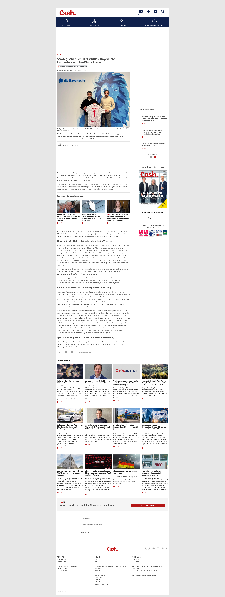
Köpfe (59, 573)
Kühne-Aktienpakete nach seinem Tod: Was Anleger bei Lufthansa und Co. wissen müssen (68, 217)
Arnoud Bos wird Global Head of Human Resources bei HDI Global (98, 382)
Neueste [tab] (141, 109)
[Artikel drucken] (66, 352)
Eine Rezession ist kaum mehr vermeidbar (125, 472)
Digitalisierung (62, 568)
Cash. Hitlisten (136, 573)
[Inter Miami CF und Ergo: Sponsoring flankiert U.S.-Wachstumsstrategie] (155, 461)
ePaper (97, 561)
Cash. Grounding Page (101, 584)
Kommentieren (85, 352)
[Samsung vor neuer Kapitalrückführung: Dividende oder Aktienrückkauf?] (155, 415)
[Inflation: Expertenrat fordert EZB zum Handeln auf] (70, 371)
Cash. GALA (135, 568)
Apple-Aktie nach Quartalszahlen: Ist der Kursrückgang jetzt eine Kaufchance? (91, 217)
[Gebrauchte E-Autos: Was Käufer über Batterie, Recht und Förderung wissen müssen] (70, 415)
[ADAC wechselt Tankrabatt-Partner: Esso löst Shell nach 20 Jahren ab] (126, 415)
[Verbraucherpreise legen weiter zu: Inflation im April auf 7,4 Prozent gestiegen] (126, 371)
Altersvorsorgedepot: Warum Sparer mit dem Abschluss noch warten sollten (154, 119)
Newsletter (98, 577)
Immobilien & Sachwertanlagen (154, 25)
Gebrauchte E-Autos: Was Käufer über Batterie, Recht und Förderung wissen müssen (70, 427)
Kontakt (97, 570)
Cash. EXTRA (135, 559)
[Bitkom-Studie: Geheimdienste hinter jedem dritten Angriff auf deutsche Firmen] (98, 461)
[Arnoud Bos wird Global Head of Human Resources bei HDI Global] (98, 371)
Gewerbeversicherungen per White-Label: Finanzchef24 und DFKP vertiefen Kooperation (97, 427)
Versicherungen (66, 25)
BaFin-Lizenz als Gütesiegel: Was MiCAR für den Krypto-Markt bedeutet (70, 473)
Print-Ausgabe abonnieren (153, 218)
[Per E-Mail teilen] (72, 352)
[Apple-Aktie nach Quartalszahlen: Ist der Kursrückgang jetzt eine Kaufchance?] (93, 206)
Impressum (98, 568)
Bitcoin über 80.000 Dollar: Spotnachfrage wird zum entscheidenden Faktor (152, 132)
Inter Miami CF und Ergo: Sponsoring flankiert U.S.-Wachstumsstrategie (152, 473)
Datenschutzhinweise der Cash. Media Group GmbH (110, 566)
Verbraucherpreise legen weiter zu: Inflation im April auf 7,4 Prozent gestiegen (126, 383)
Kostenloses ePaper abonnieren (153, 212)
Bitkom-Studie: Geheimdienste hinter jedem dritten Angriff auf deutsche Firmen (98, 473)
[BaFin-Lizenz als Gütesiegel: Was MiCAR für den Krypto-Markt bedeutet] (70, 461)
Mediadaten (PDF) (100, 575)
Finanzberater (122, 25)
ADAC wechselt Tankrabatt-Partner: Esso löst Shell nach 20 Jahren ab (125, 427)
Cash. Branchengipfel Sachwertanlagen (144, 570)
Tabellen (97, 582)
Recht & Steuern (62, 570)
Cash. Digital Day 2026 (138, 564)
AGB (96, 564)
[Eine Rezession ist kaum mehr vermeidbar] (126, 461)
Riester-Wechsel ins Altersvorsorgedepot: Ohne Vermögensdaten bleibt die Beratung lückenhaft (118, 217)
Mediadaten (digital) (101, 573)
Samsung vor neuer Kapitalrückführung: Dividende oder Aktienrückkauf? (154, 427)
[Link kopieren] (59, 352)
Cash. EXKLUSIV (136, 561)
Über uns (97, 579)
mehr (61, 223)
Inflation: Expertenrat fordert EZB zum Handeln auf (68, 382)
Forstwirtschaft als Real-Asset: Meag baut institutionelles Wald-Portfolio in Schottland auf (155, 383)
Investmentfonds (94, 25)
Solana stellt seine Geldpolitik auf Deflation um (154, 145)
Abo (96, 559)
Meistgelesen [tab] (149, 109)
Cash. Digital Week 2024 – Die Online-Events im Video (147, 566)
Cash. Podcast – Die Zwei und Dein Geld (144, 575)
